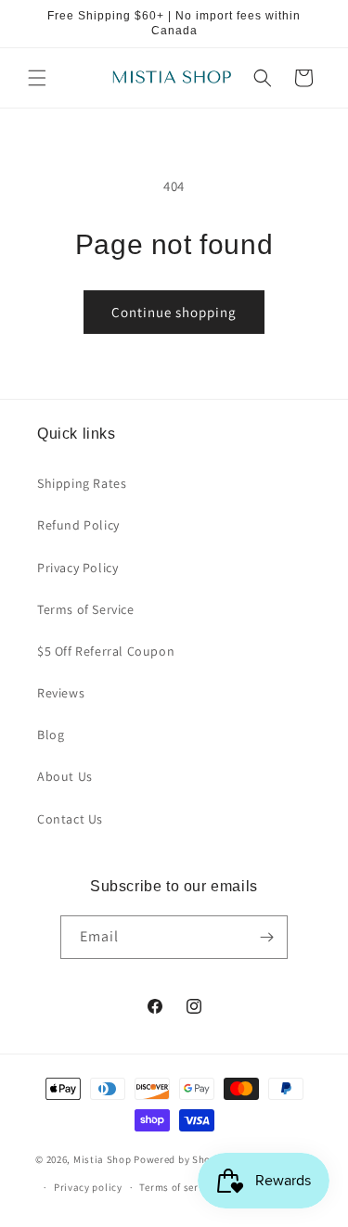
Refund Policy (78, 525)
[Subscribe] (266, 937)
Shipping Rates (81, 483)
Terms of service (178, 1187)
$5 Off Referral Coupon (105, 651)
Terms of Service (86, 609)
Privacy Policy (77, 567)
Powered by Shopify (181, 1158)
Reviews (60, 692)
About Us (65, 776)
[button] (37, 78)
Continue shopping (174, 312)
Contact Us (70, 819)
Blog (50, 734)
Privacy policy (88, 1187)
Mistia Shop (102, 1158)
